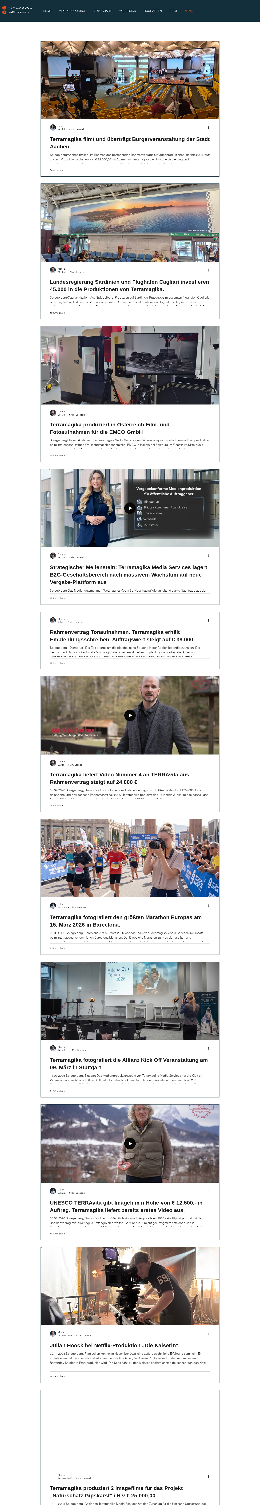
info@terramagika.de (19, 12)
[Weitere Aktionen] (209, 127)
